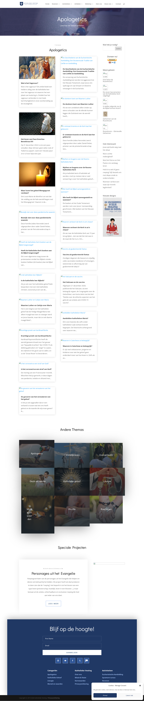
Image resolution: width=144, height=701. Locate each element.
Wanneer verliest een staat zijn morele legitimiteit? (111, 185)
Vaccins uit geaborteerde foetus (76, 254)
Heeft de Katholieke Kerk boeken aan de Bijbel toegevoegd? (36, 251)
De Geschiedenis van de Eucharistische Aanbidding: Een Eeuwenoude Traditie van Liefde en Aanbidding (78, 71)
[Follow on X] (79, 660)
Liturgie (51, 681)
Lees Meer (53, 604)
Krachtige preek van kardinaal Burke (36, 336)
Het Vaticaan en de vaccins (74, 282)
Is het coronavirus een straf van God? (36, 369)
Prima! (105, 695)
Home (47, 4)
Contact (118, 4)
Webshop (88, 4)
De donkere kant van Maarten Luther (78, 104)
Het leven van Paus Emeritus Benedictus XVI (32, 140)
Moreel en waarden (55, 684)
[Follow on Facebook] (72, 660)
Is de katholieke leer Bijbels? (32, 280)
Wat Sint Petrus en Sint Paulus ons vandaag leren (111, 163)
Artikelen (78, 4)
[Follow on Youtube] (65, 660)
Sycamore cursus (108, 678)
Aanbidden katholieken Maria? (75, 318)
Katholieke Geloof (55, 678)
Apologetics (52, 674)
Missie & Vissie (80, 678)
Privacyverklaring (82, 684)
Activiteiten (66, 4)
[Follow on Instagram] (58, 660)
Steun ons (107, 4)
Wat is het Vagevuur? (29, 83)
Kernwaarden (80, 681)
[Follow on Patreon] (86, 660)
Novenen (55, 4)
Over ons (99, 4)
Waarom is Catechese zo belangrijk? (77, 346)
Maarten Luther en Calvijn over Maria (36, 305)
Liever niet (129, 695)
